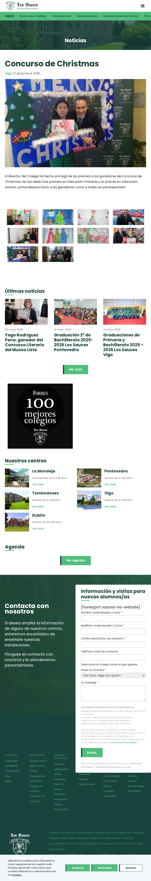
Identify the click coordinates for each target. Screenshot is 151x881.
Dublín (8, 781)
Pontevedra (11, 765)
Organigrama (37, 776)
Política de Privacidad (123, 742)
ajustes (16, 875)
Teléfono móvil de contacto (99, 651)
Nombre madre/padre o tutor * (101, 613)
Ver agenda (75, 560)
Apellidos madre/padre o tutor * (102, 625)
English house (86, 784)
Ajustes (131, 868)
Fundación (35, 781)
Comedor (108, 791)
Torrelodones (12, 771)
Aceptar (78, 868)
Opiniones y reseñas (32, 16)
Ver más (75, 369)
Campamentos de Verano (120, 16)
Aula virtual (134, 791)
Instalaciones (62, 16)
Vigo (9, 16)
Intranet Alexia (136, 786)
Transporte (109, 796)
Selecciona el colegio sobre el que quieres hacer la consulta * (109, 667)
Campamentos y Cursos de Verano (111, 781)
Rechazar (105, 868)
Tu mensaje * (89, 682)
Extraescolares (87, 16)
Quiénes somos (38, 760)
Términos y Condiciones (107, 767)
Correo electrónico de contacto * (103, 638)
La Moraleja (11, 760)
